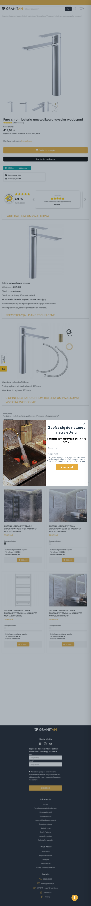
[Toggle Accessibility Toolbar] (74, 897)
